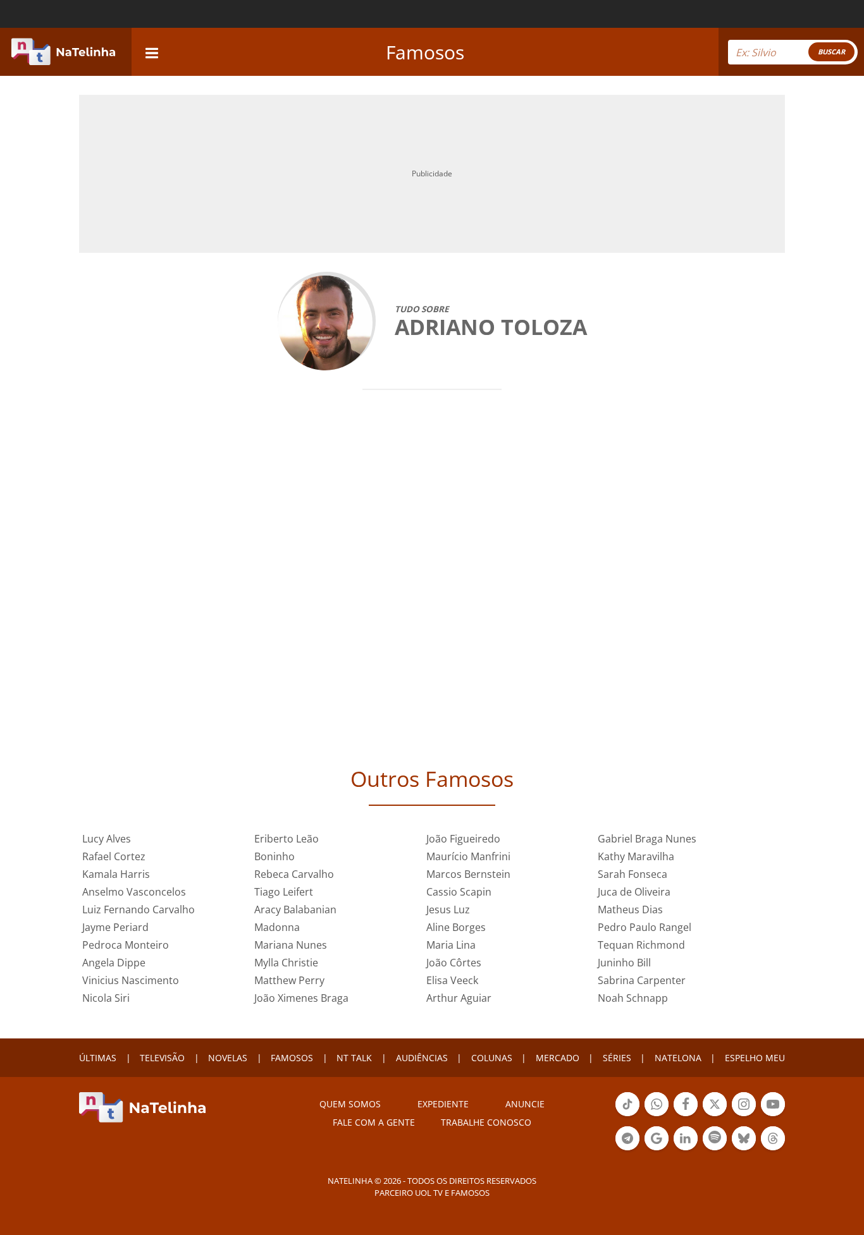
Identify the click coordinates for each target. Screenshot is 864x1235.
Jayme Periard (115, 927)
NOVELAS (227, 1058)
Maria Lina (451, 945)
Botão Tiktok (627, 1115)
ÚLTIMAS (97, 1058)
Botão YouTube (773, 1115)
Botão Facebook (686, 1115)
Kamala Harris (116, 874)
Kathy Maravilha (636, 856)
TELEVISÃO (162, 1058)
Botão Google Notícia (657, 1149)
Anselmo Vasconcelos (134, 892)
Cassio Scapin (458, 892)
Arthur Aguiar (458, 998)
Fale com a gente (374, 1122)
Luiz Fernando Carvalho (138, 909)
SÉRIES (617, 1058)
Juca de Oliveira (634, 892)
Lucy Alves (106, 839)
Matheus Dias (630, 909)
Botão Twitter (715, 1115)
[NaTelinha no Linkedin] (686, 1138)
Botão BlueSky (744, 1149)
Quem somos (350, 1104)
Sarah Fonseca (632, 874)
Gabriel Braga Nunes (647, 839)
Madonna (277, 927)
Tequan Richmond (641, 945)
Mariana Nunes (290, 945)
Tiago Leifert (283, 892)
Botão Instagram (744, 1115)
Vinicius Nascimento (130, 980)
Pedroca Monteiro (125, 945)
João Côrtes (453, 963)
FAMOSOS (292, 1058)
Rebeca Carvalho (294, 874)
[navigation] (152, 51)
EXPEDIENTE (443, 1104)
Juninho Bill (624, 963)
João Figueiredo (463, 839)
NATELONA (678, 1058)
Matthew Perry (289, 980)
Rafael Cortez (113, 856)
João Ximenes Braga (301, 998)
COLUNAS (491, 1058)
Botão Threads (773, 1149)
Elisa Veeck (452, 980)
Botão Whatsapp (657, 1115)
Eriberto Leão (286, 839)
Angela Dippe (113, 963)
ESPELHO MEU (755, 1058)
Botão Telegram (627, 1149)
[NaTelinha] (63, 52)
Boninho (274, 856)
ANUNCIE (525, 1104)
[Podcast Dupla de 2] (715, 1138)
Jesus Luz (448, 909)
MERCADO (557, 1058)
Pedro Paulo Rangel (644, 927)
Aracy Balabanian (295, 909)
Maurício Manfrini (468, 856)
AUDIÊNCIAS (422, 1058)
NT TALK (354, 1058)
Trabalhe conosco (486, 1122)
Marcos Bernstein (468, 874)
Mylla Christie (286, 963)
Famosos (425, 52)
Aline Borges (456, 927)
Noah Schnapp (633, 998)
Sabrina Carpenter (642, 980)
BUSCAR (831, 51)
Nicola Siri (106, 998)
